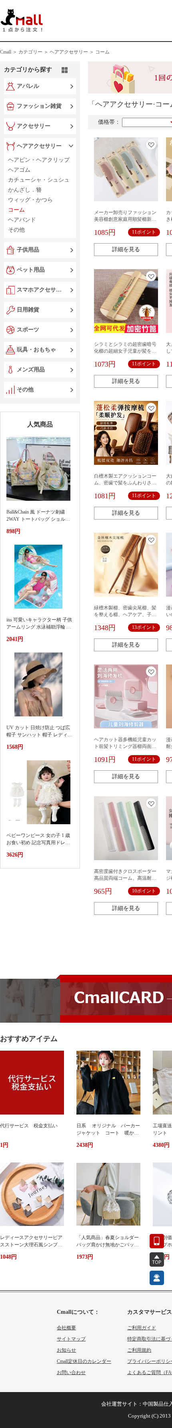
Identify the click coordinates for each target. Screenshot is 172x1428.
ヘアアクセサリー (39, 146)
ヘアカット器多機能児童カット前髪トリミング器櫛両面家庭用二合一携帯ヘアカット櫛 (125, 746)
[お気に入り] (151, 144)
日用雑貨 (28, 310)
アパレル (28, 86)
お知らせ (66, 1350)
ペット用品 (31, 270)
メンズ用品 (31, 370)
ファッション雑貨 (39, 106)
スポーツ (28, 330)
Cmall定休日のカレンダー (84, 1361)
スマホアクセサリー (41, 290)
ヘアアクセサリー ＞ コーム (80, 52)
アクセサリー (33, 126)
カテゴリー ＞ (33, 52)
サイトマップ (71, 1339)
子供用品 (28, 250)
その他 (25, 390)
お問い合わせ (71, 1372)
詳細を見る (126, 249)
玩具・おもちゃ (36, 350)
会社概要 (66, 1328)
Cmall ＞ (8, 52)
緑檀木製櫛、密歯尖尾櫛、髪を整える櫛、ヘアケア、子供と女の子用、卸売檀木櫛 (125, 614)
